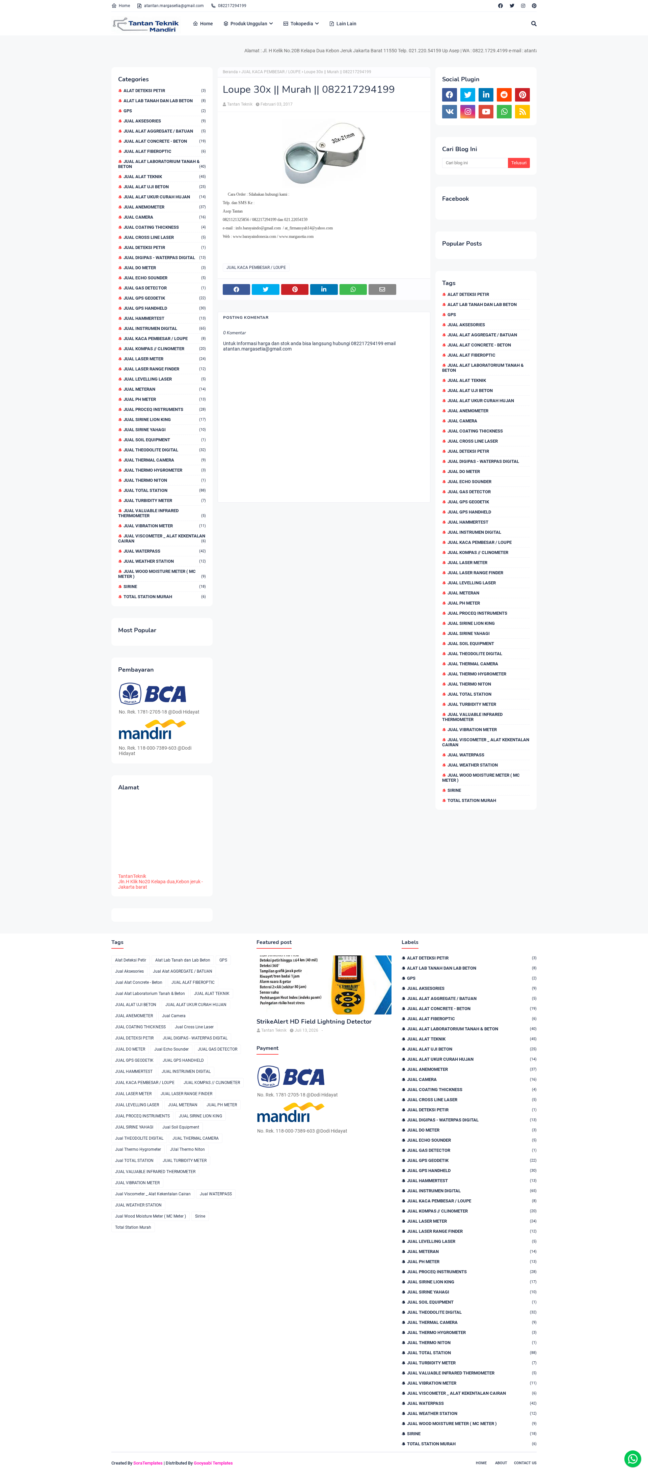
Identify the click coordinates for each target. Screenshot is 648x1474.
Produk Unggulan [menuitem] (249, 23)
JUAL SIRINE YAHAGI (165, 429)
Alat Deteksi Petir (165, 90)
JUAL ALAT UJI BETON (165, 186)
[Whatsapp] (632, 1458)
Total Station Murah (165, 596)
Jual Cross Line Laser (165, 237)
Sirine (165, 586)
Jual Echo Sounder (165, 277)
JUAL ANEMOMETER (165, 207)
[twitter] (512, 5)
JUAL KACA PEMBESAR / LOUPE (165, 338)
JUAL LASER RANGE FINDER (165, 368)
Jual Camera (165, 217)
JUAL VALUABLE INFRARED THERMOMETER (162, 513)
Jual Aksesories (165, 120)
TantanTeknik (132, 876)
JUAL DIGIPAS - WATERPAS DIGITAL (165, 257)
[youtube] (486, 111)
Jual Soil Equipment (165, 439)
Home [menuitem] (206, 23)
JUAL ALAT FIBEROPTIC (165, 151)
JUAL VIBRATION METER (165, 525)
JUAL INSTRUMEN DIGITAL (165, 328)
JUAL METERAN (165, 389)
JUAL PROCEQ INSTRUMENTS (165, 409)
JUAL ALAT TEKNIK (165, 176)
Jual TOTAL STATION (165, 490)
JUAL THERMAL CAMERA (165, 460)
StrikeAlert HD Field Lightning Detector (314, 1022)
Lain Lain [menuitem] (346, 23)
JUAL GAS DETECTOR (165, 287)
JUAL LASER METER (165, 358)
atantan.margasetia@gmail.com (174, 5)
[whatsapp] (504, 111)
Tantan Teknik (239, 104)
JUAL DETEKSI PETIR (165, 247)
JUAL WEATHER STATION (165, 561)
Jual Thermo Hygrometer (165, 470)
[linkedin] (486, 95)
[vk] (449, 111)
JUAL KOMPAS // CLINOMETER (165, 348)
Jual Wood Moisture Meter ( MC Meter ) (162, 574)
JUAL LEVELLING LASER (165, 379)
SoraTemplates (148, 1463)
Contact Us (525, 1463)
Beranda (230, 71)
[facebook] (500, 5)
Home (124, 5)
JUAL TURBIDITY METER (165, 500)
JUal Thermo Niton (165, 480)
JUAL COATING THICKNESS (165, 227)
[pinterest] (533, 5)
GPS (165, 110)
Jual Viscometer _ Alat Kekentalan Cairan (162, 538)
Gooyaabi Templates (213, 1463)
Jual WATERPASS (165, 551)
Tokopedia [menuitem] (302, 23)
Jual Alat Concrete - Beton (165, 141)
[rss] (522, 111)
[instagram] (523, 5)
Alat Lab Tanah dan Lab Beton (165, 100)
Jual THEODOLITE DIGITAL (165, 449)
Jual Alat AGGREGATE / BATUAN (165, 131)
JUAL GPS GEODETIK (165, 298)
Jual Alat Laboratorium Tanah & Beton (162, 164)
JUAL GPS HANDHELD (165, 308)
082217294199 (232, 5)
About (501, 1463)
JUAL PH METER (165, 399)
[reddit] (504, 95)
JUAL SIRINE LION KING (165, 419)
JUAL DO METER (165, 267)
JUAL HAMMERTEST (165, 318)
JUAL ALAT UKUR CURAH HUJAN (165, 196)
